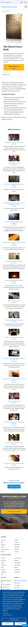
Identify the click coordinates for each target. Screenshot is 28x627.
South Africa (17, 572)
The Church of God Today (14, 401)
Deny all (7, 623)
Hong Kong (3, 572)
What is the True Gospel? (14, 301)
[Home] (9, 7)
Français (16, 542)
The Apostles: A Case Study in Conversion (14, 463)
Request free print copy (14, 67)
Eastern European (5, 549)
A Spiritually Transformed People (14, 261)
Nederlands (17, 544)
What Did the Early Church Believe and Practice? (14, 422)
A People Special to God (14, 163)
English (2, 551)
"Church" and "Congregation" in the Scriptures (14, 222)
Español (16, 540)
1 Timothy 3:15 (18, 58)
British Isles (3, 560)
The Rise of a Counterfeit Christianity (14, 337)
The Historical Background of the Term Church (14, 184)
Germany (3, 569)
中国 (2, 542)
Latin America (18, 558)
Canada (2, 562)
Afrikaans (3, 544)
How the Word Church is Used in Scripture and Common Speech (14, 203)
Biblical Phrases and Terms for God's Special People (14, 243)
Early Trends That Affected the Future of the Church (14, 379)
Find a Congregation (5, 2)
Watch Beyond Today (14, 524)
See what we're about (14, 511)
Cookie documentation (7, 615)
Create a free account (14, 486)
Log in (25, 2)
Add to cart (7, 72)
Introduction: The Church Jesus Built (14, 142)
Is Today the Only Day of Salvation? (14, 320)
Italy (2, 574)
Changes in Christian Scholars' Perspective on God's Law (14, 359)
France (2, 567)
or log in (14, 489)
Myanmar (17, 560)
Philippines (17, 569)
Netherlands (17, 562)
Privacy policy (5, 613)
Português (17, 547)
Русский (17, 549)
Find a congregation (14, 518)
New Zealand (18, 565)
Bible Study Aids (6, 11)
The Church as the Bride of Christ (14, 442)
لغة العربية (3, 540)
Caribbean (3, 565)
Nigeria (16, 567)
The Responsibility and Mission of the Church (14, 281)
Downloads (7, 74)
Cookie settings (14, 619)
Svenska (16, 551)
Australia (3, 558)
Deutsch (3, 547)
